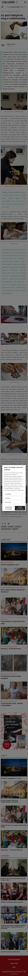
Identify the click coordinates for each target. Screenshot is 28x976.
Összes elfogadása (20, 508)
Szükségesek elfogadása (8, 508)
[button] (14, 494)
